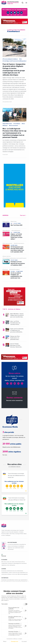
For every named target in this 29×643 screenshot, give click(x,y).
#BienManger (6, 230)
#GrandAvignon (16, 230)
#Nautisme (14, 221)
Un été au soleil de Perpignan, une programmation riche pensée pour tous (16, 275)
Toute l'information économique (13, 2)
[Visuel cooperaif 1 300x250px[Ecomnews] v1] (14, 296)
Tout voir (22, 215)
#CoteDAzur (16, 123)
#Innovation (6, 221)
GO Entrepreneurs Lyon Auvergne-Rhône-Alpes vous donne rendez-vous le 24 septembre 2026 (17, 249)
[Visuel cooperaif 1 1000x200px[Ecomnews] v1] (14, 21)
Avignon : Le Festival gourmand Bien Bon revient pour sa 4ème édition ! (16, 236)
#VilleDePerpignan (14, 269)
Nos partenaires (12, 542)
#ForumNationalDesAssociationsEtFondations (15, 258)
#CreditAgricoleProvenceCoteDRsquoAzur (15, 61)
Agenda (3, 568)
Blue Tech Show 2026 (16, 225)
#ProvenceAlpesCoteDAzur (10, 59)
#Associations (6, 256)
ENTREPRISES (4, 577)
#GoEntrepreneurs (19, 243)
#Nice (23, 123)
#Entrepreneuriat (7, 243)
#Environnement (13, 125)
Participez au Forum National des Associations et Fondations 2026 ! (18, 263)
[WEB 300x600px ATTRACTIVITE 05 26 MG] (14, 185)
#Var (20, 59)
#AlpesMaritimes (7, 123)
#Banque (5, 125)
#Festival (5, 269)
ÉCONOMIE (4, 559)
